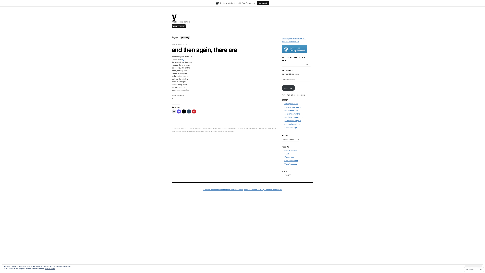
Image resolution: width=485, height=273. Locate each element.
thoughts (248, 128)
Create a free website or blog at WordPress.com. (223, 189)
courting (174, 131)
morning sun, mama (292, 107)
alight (183, 59)
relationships (222, 131)
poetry (224, 128)
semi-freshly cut (291, 110)
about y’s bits (178, 26)
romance (231, 131)
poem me (288, 88)
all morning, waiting (292, 113)
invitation (192, 131)
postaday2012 (232, 128)
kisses (198, 131)
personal (218, 128)
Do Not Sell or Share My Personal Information (263, 189)
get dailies (287, 70)
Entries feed (289, 157)
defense (181, 131)
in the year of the (291, 103)
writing (254, 128)
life (214, 128)
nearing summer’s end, (293, 117)
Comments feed (291, 160)
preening (214, 131)
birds (274, 128)
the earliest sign (290, 127)
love (202, 131)
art (211, 128)
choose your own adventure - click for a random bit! (294, 40)
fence (186, 131)
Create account (290, 150)
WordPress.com (291, 164)
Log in (286, 153)
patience (208, 131)
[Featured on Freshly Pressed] (294, 52)
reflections (241, 128)
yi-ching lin (182, 128)
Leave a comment (195, 128)
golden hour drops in (292, 120)
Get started (263, 3)
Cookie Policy (50, 269)
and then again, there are (204, 49)
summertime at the (292, 124)
